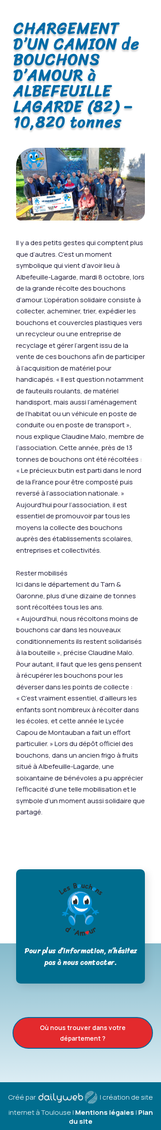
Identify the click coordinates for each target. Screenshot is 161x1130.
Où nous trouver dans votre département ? (83, 1032)
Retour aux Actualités (80, 841)
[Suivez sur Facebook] (151, 9)
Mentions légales (104, 1112)
